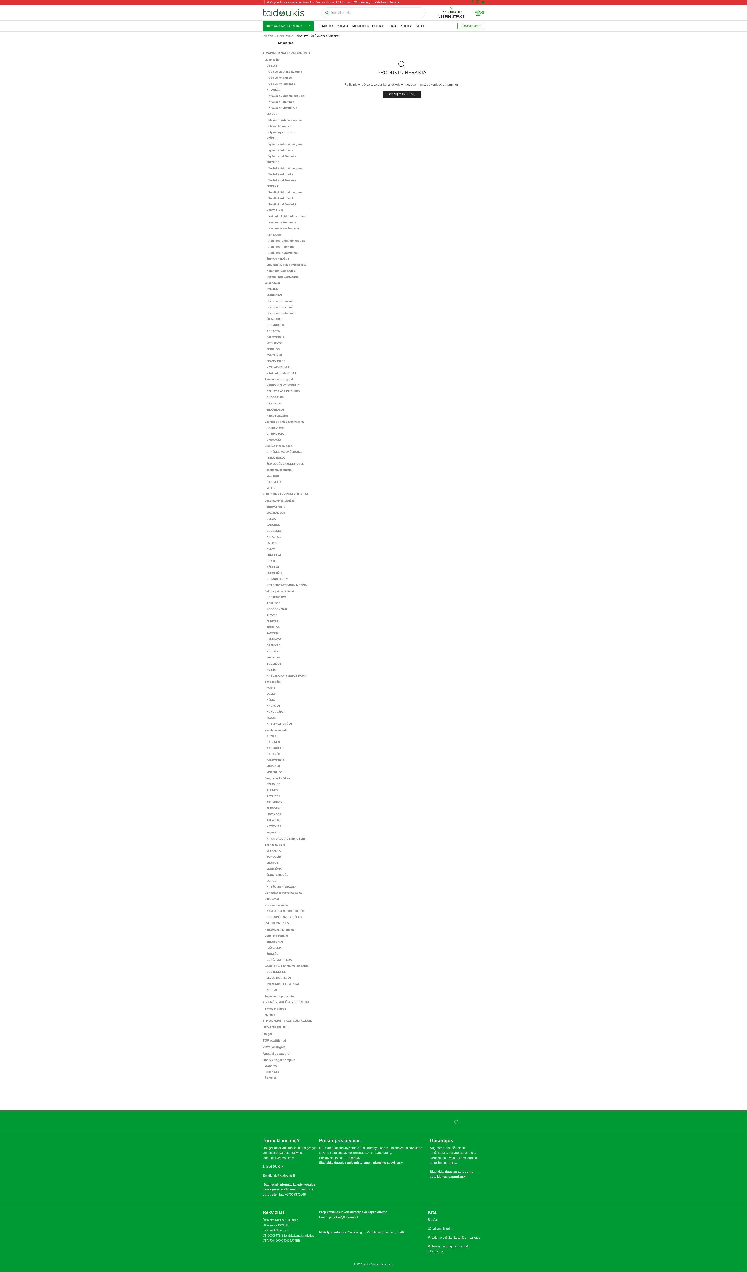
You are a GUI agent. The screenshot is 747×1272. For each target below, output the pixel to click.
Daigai (267, 1034)
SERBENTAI (274, 294)
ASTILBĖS (273, 796)
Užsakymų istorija (440, 1228)
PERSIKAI (273, 186)
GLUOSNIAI (274, 530)
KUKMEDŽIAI (275, 711)
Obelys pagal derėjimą (279, 1060)
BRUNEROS (274, 802)
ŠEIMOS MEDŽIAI (278, 258)
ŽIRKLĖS (272, 953)
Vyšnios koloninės (280, 150)
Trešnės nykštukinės (282, 180)
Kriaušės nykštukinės (282, 107)
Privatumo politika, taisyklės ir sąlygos (454, 1237)
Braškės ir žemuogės (278, 445)
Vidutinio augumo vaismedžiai (287, 264)
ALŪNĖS (272, 790)
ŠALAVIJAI (274, 820)
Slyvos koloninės (279, 125)
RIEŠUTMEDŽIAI (277, 415)
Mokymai (343, 25)
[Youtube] (483, 2)
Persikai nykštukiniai (282, 204)
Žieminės (271, 1077)
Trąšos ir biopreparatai (280, 996)
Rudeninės (272, 1071)
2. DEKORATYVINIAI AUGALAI (285, 494)
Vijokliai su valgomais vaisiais (284, 421)
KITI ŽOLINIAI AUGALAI (282, 886)
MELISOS (273, 475)
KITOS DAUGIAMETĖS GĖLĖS (286, 838)
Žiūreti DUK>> (273, 1166)
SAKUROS (273, 524)
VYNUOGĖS (274, 439)
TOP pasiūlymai (274, 1040)
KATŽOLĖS (274, 826)
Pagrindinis (326, 25)
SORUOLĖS (274, 856)
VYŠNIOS (272, 138)
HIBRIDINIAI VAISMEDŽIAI (283, 385)
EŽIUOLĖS (273, 784)
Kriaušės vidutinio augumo (286, 95)
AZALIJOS (273, 603)
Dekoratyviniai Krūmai (279, 591)
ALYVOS (272, 615)
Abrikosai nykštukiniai (283, 252)
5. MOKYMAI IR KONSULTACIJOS (287, 1020)
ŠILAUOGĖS (274, 319)
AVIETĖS (272, 288)
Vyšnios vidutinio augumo (285, 144)
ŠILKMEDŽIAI (275, 409)
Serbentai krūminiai (281, 300)
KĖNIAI (271, 699)
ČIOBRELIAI (274, 481)
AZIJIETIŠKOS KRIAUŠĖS (283, 391)
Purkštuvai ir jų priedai (280, 929)
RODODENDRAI (277, 609)
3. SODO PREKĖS (276, 923)
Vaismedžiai (272, 59)
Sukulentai (272, 898)
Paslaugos (378, 25)
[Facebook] (472, 2)
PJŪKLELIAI (274, 947)
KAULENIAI (274, 651)
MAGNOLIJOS (276, 512)
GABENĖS (273, 742)
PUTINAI (272, 542)
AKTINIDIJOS (275, 427)
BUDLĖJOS (274, 663)
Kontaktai (406, 25)
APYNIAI (272, 736)
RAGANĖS (273, 754)
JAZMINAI (273, 633)
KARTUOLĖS (275, 748)
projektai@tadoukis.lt (343, 1217)
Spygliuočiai (273, 681)
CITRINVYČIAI (276, 433)
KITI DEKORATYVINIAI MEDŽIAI (287, 585)
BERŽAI (272, 518)
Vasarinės (271, 1065)
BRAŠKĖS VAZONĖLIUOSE (284, 451)
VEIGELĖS (273, 657)
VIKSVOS (272, 862)
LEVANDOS (274, 814)
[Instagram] (477, 2)
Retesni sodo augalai (279, 379)
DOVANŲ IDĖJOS (275, 1027)
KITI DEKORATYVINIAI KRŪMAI (287, 675)
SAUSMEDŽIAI (276, 337)
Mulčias (270, 1014)
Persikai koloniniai (280, 198)
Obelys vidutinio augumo (285, 71)
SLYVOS (272, 113)
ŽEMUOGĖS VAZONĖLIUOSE (285, 463)
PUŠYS (271, 687)
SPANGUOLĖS (276, 361)
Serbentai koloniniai (281, 313)
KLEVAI (271, 548)
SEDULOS (273, 349)
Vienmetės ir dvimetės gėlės (283, 892)
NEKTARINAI (275, 210)
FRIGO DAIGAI (276, 457)
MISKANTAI (274, 850)
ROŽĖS (271, 669)
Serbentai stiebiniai (281, 307)
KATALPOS (274, 536)
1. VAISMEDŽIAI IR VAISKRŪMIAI (287, 53)
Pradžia (268, 36)
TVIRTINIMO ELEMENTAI (283, 983)
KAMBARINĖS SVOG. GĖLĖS (285, 910)
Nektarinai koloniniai (282, 222)
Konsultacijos (360, 25)
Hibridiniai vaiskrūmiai (281, 373)
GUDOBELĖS (275, 397)
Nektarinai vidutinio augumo (287, 216)
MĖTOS (271, 488)
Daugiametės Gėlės (277, 778)
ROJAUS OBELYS (278, 579)
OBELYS (272, 65)
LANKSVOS (274, 639)
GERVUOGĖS (275, 325)
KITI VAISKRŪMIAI (278, 367)
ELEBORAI (274, 808)
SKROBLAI (274, 554)
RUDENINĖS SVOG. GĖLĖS (284, 917)
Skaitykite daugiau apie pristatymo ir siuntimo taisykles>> (361, 1162)
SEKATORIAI (275, 941)
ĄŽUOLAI (273, 567)
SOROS (271, 880)
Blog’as (392, 25)
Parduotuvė (285, 36)
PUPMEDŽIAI (275, 573)
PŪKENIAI (273, 621)
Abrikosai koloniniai (281, 246)
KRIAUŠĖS (273, 89)
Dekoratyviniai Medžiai (280, 500)
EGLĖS (271, 693)
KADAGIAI (273, 705)
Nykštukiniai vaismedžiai (283, 276)
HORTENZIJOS (276, 597)
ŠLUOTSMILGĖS (277, 874)
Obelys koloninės (280, 77)
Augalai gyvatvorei (276, 1053)
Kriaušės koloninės (281, 101)
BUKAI (271, 561)
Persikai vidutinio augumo (285, 192)
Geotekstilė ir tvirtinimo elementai (287, 965)
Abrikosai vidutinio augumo (286, 240)
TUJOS (271, 717)
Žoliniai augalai (275, 844)
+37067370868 (296, 1194)
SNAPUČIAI (274, 832)
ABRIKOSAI (274, 234)
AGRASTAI (274, 331)
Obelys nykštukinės (281, 83)
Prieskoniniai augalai (278, 469)
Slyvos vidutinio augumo (285, 119)
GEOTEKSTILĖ (276, 971)
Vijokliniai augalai (276, 729)
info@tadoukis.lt (284, 1175)
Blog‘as (433, 1219)
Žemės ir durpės (275, 1008)
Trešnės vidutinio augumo (285, 168)
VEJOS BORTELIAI (279, 977)
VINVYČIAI (273, 766)
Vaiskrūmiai (272, 282)
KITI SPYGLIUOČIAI (279, 723)
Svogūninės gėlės (276, 904)
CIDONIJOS (274, 403)
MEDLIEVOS (274, 343)
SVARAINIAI (274, 355)
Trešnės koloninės (280, 174)
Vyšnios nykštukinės (282, 156)
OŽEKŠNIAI (274, 645)
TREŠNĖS (273, 162)
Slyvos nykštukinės (281, 132)
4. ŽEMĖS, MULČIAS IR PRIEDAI (286, 1002)
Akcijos (420, 25)
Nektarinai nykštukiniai (283, 228)
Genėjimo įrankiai (276, 935)
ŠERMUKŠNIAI (276, 506)
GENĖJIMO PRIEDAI (280, 959)
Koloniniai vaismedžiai (281, 270)
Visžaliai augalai (274, 1047)
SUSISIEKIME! (470, 26)
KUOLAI (272, 990)
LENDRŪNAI (274, 868)
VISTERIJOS (274, 772)
